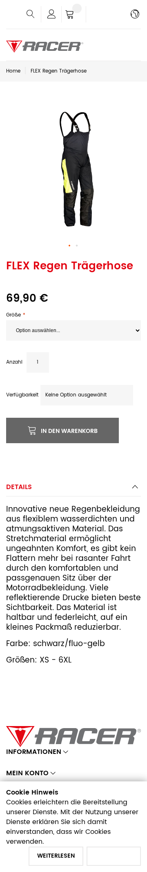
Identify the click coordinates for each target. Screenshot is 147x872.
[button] (70, 246)
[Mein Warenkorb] (73, 15)
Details (19, 487)
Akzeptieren (113, 856)
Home (13, 71)
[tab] (73, 489)
